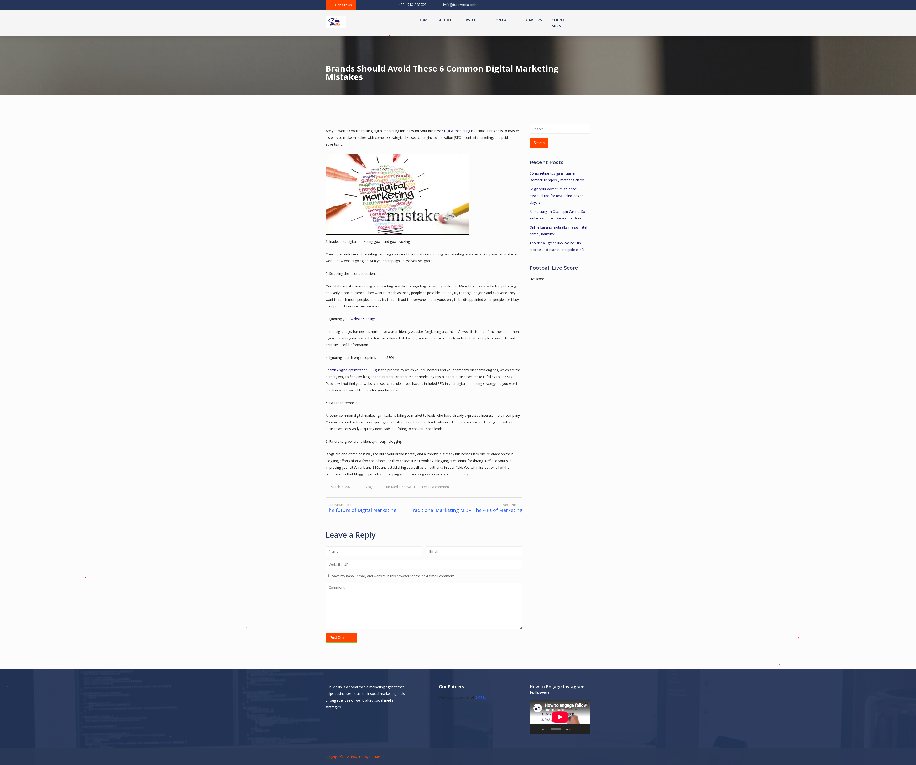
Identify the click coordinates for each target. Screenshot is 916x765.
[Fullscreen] (584, 729)
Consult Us (343, 5)
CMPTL (480, 697)
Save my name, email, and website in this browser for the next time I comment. (393, 576)
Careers (534, 20)
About (445, 20)
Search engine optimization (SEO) (351, 370)
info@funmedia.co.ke (461, 5)
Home (424, 20)
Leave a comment (436, 486)
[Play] (535, 729)
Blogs (368, 486)
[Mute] (576, 729)
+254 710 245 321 (412, 5)
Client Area (558, 23)
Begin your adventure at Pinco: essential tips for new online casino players (557, 196)
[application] (560, 717)
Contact (502, 20)
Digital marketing (457, 131)
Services (470, 20)
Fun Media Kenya (397, 486)
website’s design (363, 319)
